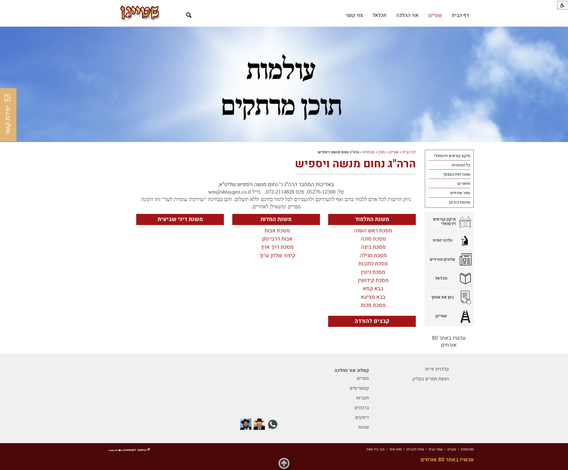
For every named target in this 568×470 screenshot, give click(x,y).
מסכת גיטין (373, 272)
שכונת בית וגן (459, 202)
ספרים (363, 378)
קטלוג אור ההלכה (352, 370)
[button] (189, 15)
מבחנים (369, 152)
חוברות (362, 398)
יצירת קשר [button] (8, 120)
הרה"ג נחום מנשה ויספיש (355, 164)
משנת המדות (276, 219)
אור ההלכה (407, 15)
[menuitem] (460, 15)
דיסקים (362, 417)
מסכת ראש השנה (373, 231)
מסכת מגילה (373, 255)
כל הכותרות (461, 165)
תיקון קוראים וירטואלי (452, 156)
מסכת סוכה (373, 239)
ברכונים (362, 408)
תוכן (381, 152)
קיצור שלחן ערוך (277, 255)
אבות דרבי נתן (277, 239)
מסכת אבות (277, 231)
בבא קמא (373, 288)
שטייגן (435, 15)
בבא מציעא (373, 297)
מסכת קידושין (373, 280)
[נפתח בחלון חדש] (272, 424)
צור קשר (354, 15)
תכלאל (379, 15)
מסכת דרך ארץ (277, 247)
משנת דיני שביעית (180, 219)
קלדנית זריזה (437, 369)
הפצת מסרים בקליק (430, 379)
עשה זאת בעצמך (456, 174)
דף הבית (460, 15)
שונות (363, 427)
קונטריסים (359, 388)
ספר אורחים (460, 193)
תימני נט (463, 184)
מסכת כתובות (373, 264)
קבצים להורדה (372, 321)
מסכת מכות (373, 305)
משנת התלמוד (372, 219)
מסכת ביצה (373, 247)
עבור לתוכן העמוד (284, 4)
